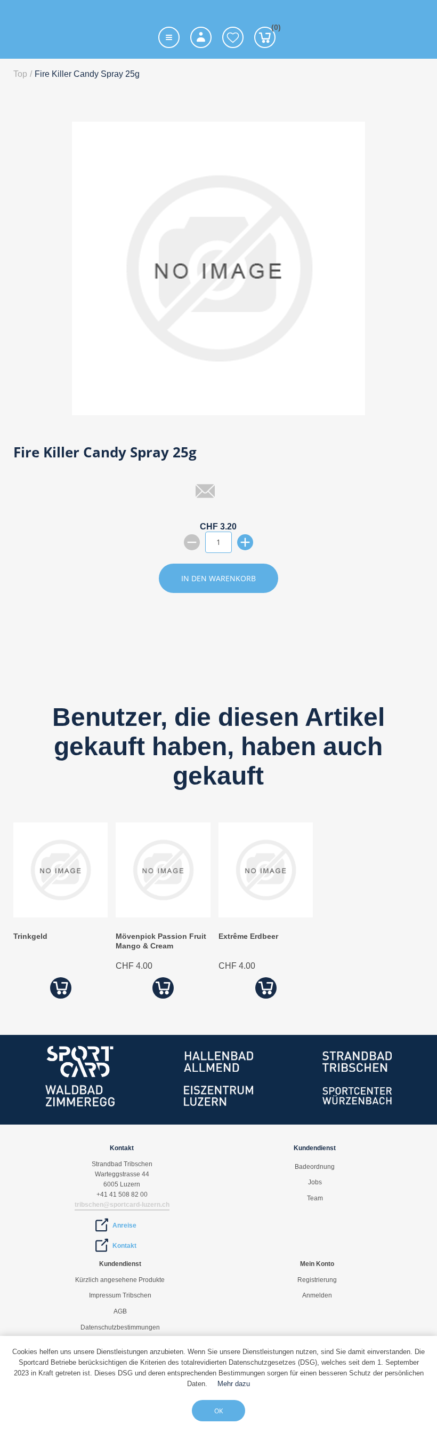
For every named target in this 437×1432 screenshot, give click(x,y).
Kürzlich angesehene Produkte (120, 1280)
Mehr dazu (233, 1384)
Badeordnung (315, 1166)
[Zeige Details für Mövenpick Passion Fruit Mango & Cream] (163, 914)
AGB (120, 1311)
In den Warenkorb (218, 578)
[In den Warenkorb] (60, 988)
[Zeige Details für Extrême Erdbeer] (265, 914)
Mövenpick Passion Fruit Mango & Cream (161, 941)
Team (315, 1198)
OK (218, 1410)
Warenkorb (273, 29)
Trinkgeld (30, 936)
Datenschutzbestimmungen (120, 1327)
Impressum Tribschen (120, 1295)
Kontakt (124, 1245)
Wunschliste (233, 37)
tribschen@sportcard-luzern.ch (122, 1204)
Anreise (124, 1225)
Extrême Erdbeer (248, 936)
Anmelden (317, 1295)
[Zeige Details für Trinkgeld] (60, 914)
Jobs (315, 1182)
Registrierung (317, 1280)
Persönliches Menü (201, 37)
